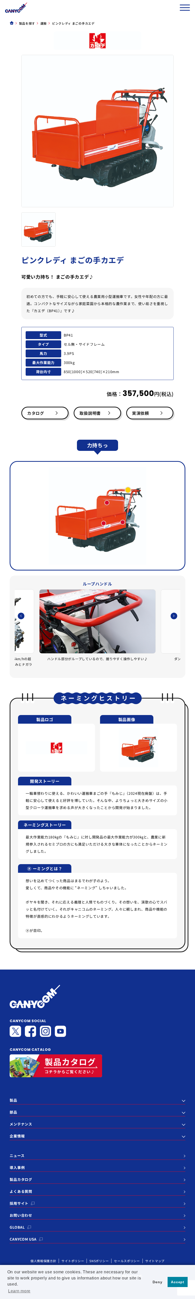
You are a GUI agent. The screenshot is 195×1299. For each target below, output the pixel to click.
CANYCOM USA (23, 1239)
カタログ (35, 413)
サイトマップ (155, 1261)
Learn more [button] (19, 1291)
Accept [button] (177, 1282)
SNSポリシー (99, 1261)
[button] (174, 616)
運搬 (43, 23)
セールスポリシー (127, 1261)
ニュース (17, 1155)
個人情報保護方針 (43, 1261)
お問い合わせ (21, 1215)
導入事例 (17, 1167)
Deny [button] (157, 1282)
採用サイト (19, 1203)
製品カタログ (21, 1179)
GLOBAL (17, 1227)
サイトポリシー (72, 1261)
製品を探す (27, 23)
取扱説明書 (90, 413)
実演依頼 (140, 413)
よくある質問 (21, 1191)
